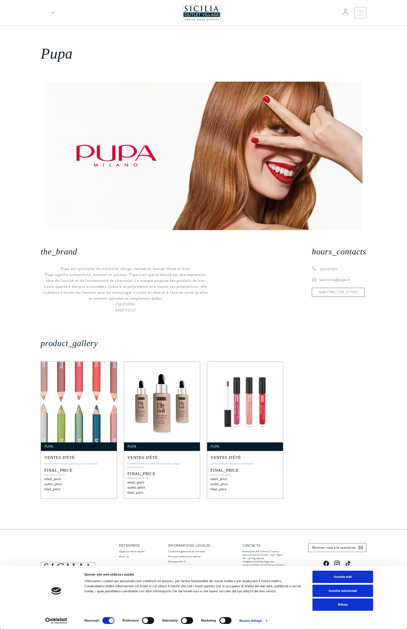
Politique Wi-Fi (177, 561)
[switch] (148, 620)
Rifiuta (343, 604)
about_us (124, 556)
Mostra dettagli (250, 620)
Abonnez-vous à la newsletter (334, 547)
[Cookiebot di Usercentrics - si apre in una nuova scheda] (56, 621)
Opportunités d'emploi (132, 551)
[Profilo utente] (345, 11)
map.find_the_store (338, 292)
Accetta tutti (343, 577)
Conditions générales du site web (186, 551)
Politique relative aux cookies (184, 556)
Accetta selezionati (343, 591)
